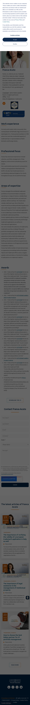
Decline (15, 44)
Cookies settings (15, 35)
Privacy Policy (18, 19)
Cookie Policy (6, 21)
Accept (15, 39)
